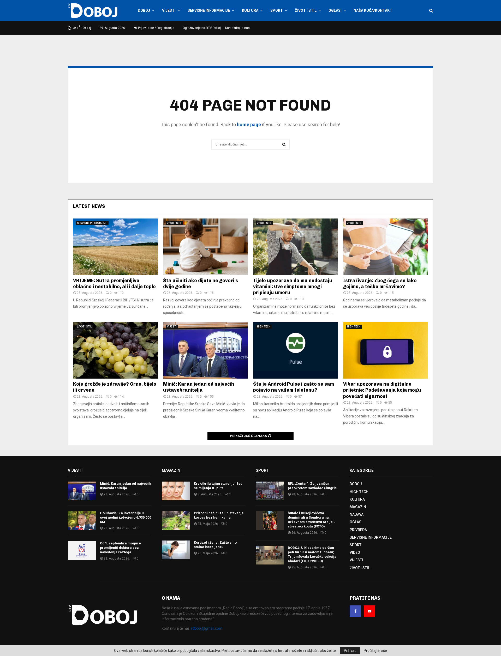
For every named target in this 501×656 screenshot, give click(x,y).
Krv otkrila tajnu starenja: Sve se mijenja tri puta (218, 486)
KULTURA (250, 10)
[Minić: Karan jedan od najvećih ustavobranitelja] (205, 350)
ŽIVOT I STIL (306, 10)
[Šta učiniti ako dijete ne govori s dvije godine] (205, 246)
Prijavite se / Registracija (155, 28)
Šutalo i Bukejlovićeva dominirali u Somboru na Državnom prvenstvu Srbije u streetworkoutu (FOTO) (312, 519)
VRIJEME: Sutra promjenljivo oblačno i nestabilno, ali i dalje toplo (114, 283)
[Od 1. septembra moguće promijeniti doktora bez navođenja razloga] (82, 550)
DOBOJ (144, 10)
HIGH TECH (264, 326)
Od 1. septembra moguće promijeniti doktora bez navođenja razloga (120, 547)
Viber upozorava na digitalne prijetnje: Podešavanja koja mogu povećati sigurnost (382, 390)
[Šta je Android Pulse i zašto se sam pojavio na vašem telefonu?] (295, 350)
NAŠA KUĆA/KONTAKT (373, 10)
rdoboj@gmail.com (206, 628)
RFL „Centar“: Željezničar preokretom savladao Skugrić (312, 486)
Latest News (89, 206)
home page (249, 124)
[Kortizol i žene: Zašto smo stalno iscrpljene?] (176, 549)
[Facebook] (355, 611)
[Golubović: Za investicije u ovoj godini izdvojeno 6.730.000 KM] (82, 520)
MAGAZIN (358, 507)
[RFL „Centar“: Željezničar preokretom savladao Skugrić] (270, 491)
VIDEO (355, 552)
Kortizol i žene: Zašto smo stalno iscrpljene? (215, 544)
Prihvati (350, 650)
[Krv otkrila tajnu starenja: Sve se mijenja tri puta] (176, 491)
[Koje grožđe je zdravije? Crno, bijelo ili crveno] (115, 350)
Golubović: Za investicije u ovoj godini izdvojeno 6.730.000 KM (125, 517)
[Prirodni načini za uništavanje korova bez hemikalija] (176, 520)
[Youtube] (369, 611)
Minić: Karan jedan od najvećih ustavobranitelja (198, 387)
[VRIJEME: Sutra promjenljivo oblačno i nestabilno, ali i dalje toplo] (115, 246)
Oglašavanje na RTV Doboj (202, 28)
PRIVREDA (358, 530)
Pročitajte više (375, 650)
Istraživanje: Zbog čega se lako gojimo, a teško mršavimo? (380, 283)
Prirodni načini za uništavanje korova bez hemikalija (219, 515)
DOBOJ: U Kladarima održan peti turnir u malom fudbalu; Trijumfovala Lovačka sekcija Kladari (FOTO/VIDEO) (312, 554)
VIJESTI (169, 10)
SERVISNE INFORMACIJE (209, 10)
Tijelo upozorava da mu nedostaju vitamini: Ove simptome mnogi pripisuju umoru (292, 287)
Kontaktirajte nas (237, 28)
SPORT (276, 10)
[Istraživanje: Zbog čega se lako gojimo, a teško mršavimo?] (385, 246)
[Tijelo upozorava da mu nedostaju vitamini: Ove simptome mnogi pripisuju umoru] (295, 246)
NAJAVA (356, 514)
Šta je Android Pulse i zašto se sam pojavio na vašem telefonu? (293, 387)
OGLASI (335, 10)
